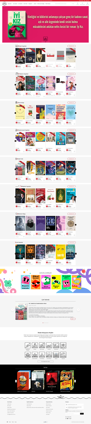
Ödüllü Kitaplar (47, 3)
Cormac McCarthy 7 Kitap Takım (59, 64)
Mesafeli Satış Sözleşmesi (11, 409)
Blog (84, 0)
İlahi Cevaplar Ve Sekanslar (59, 204)
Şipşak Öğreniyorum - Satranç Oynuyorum (49, 148)
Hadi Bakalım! (58, 148)
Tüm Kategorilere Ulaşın (45, 361)
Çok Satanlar (20, 3)
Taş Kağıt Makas (38, 260)
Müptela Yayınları (49, 410)
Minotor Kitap (48, 412)
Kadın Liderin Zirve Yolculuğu (69, 204)
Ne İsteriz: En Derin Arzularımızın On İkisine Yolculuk (29, 120)
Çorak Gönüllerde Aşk (39, 204)
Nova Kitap (48, 407)
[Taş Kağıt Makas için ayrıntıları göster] (40, 252)
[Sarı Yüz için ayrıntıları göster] (60, 252)
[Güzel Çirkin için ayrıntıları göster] (71, 252)
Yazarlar (35, 3)
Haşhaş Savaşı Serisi (49, 64)
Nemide (37, 64)
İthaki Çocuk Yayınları (49, 409)
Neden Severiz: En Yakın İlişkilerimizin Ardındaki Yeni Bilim (69, 120)
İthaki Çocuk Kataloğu (40, 3)
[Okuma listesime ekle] (24, 49)
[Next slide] (75, 56)
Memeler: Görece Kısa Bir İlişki (19, 120)
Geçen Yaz (68, 64)
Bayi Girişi (87, 0)
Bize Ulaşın (9, 405)
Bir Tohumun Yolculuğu (39, 148)
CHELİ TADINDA (48, 204)
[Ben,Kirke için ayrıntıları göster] (30, 252)
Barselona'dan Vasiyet (49, 120)
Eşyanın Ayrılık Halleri (29, 204)
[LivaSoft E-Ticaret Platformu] (45, 422)
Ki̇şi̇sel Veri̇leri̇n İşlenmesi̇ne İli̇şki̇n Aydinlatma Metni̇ (35, 407)
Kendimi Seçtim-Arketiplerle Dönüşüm (39, 120)
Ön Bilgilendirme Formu (11, 414)
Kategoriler (30, 3)
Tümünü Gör (71, 73)
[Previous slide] (15, 56)
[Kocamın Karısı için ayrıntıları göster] (20, 252)
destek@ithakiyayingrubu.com (72, 404)
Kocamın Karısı (18, 260)
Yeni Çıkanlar (15, 3)
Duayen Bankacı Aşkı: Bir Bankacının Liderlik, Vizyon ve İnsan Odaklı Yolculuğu (19, 204)
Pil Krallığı (17, 148)
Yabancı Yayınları (49, 405)
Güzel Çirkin (68, 260)
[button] (16, 381)
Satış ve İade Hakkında (11, 410)
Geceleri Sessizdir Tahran (49, 260)
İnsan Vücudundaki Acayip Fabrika (69, 148)
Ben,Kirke (27, 260)
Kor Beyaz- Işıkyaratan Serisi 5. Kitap (19, 64)
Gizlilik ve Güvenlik (10, 412)
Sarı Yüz (57, 260)
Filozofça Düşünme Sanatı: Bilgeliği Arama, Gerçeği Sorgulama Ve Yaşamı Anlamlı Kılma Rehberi (59, 120)
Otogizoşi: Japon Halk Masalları (29, 64)
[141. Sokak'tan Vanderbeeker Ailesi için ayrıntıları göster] (21, 311)
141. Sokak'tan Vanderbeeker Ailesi (37, 303)
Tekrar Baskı (25, 3)
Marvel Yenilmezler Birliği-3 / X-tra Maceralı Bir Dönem (29, 148)
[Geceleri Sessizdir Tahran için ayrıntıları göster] (50, 252)
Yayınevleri (9, 3)
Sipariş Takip (81, 0)
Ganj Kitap (47, 414)
